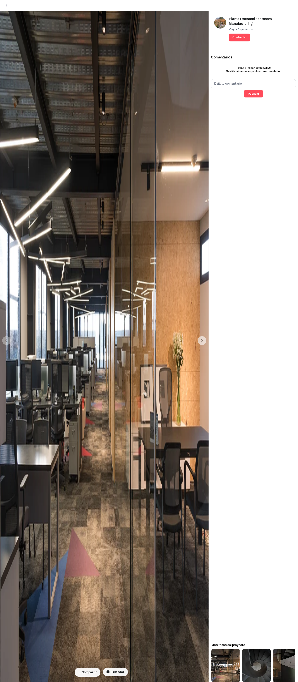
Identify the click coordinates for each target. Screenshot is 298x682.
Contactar (239, 37)
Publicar (253, 93)
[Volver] (6, 5)
